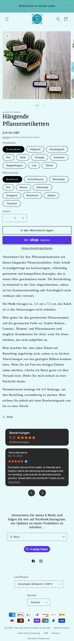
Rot (8, 157)
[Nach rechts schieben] (44, 105)
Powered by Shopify (40, 628)
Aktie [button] (10, 416)
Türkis (49, 165)
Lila (34, 165)
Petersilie (42, 187)
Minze (23, 187)
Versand (6, 137)
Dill (8, 187)
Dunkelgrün (57, 149)
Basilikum (12, 179)
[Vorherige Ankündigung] (6, 6)
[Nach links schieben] (29, 105)
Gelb (23, 157)
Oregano (11, 195)
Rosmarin (32, 195)
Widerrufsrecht (61, 628)
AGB (46, 633)
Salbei (51, 195)
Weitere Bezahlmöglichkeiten (37, 248)
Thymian (11, 203)
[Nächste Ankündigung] (67, 6)
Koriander (59, 179)
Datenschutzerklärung (29, 633)
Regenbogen (14, 165)
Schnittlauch (36, 179)
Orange (39, 157)
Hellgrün (35, 149)
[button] (7, 19)
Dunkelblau (13, 149)
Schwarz (59, 157)
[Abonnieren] (63, 537)
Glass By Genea (21, 628)
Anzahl (6, 211)
